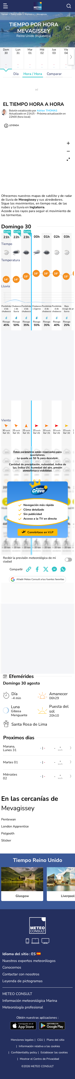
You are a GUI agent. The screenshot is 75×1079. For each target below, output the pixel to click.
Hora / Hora (32, 74)
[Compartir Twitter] (45, 569)
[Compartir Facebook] (37, 569)
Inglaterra (29, 14)
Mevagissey (42, 14)
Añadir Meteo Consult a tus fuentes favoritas (40, 579)
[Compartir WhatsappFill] (63, 569)
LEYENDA (14, 125)
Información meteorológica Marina (29, 1000)
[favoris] (68, 27)
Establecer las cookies (54, 1052)
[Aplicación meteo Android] (52, 1026)
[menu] (6, 6)
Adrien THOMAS (47, 110)
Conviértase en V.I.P (40, 532)
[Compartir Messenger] (54, 569)
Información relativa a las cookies (39, 1046)
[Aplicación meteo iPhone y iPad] (23, 1026)
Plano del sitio (55, 1040)
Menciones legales (22, 1040)
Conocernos (11, 967)
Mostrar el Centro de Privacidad (39, 1059)
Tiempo (4, 14)
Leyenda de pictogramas (22, 981)
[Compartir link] (28, 569)
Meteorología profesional (22, 1007)
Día (16, 74)
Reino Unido (16, 14)
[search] (69, 6)
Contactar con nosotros (20, 974)
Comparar (54, 74)
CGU (40, 1040)
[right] (71, 57)
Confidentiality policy (24, 1052)
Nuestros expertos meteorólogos (29, 960)
